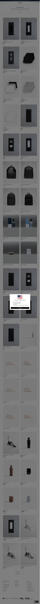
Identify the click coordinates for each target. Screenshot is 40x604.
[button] (28, 308)
